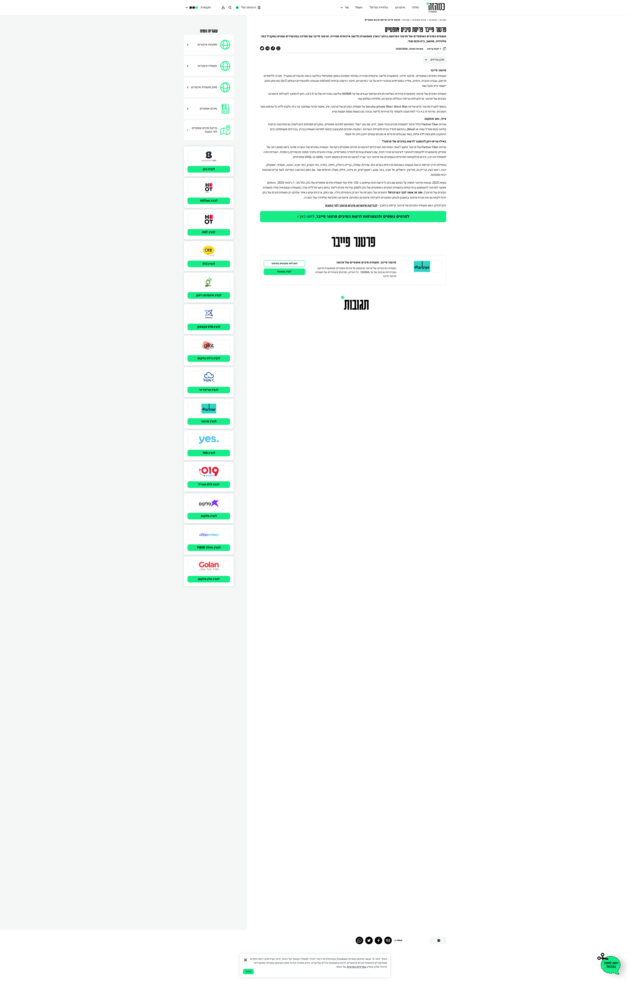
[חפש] (230, 7)
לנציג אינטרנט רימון (208, 295)
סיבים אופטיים (419, 20)
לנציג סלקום (209, 516)
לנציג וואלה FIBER (209, 547)
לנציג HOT (208, 232)
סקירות (406, 20)
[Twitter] (369, 940)
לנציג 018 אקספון (208, 327)
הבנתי (248, 971)
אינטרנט (433, 20)
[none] (422, 270)
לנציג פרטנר (209, 421)
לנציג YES (208, 453)
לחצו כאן (354, 216)
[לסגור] (245, 960)
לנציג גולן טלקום (209, 579)
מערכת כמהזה (416, 49)
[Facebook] (378, 940)
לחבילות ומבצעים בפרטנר (284, 263)
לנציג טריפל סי (208, 390)
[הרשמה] (223, 7)
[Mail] (388, 940)
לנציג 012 (209, 264)
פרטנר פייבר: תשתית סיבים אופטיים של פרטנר (366, 262)
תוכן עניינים (437, 59)
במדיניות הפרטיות (356, 967)
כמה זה (443, 20)
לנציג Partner (284, 271)
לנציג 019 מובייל (209, 484)
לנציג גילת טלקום (209, 358)
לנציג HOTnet (209, 201)
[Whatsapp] (359, 940)
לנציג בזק (209, 169)
